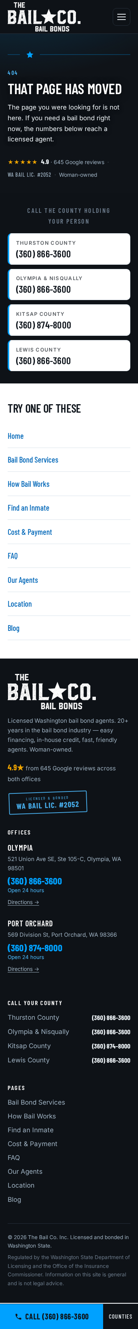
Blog (14, 627)
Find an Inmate (28, 507)
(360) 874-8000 (35, 947)
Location (20, 603)
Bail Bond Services (33, 459)
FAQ (13, 555)
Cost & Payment (30, 531)
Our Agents (23, 579)
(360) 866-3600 (35, 880)
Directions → (23, 902)
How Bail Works (28, 483)
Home (16, 435)
